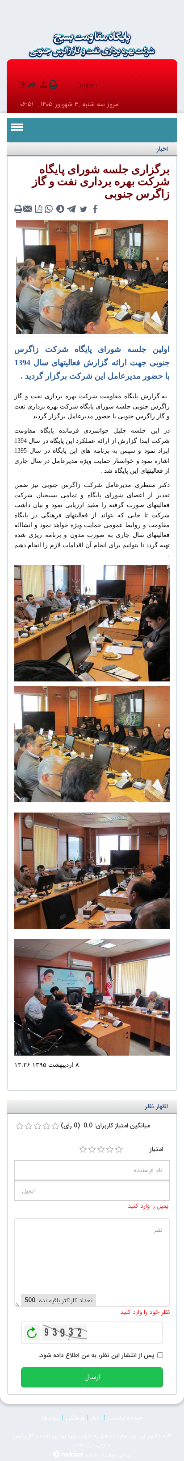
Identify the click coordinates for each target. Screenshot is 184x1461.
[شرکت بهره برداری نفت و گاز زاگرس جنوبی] (92, 44)
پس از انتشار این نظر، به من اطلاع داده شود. (96, 1355)
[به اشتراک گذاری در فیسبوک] (95, 209)
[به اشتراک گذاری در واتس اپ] (49, 209)
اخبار (96, 1418)
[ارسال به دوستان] (29, 209)
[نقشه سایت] (43, 85)
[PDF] (39, 209)
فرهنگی (75, 1418)
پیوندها (51, 1418)
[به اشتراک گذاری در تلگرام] (72, 209)
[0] (20, 1126)
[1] (83, 1150)
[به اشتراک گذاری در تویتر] (83, 209)
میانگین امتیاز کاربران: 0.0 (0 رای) (105, 1126)
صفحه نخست (125, 1418)
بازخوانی (32, 1330)
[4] (110, 1150)
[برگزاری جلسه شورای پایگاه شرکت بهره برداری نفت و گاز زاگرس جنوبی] (92, 277)
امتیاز (156, 1149)
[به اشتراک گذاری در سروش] (60, 209)
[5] (119, 1150)
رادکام (91, 1455)
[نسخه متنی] (19, 209)
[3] (101, 1150)
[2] (92, 1150)
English (86, 86)
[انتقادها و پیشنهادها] (22, 85)
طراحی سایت (117, 1455)
